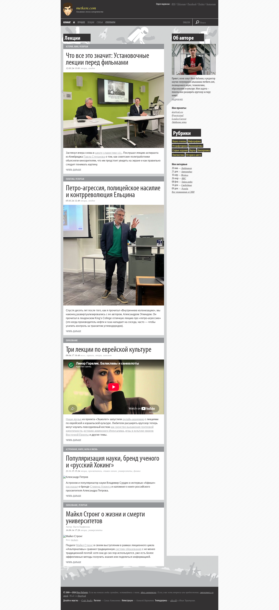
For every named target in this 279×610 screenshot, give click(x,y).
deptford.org (177, 111)
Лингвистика (178, 155)
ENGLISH (186, 22)
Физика (137, 470)
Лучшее (81, 22)
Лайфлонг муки (179, 122)
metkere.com (86, 7)
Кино (76, 46)
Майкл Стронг (84, 545)
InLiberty (74, 540)
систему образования (128, 549)
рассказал (72, 486)
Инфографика (194, 141)
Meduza (184, 174)
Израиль (90, 355)
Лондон (91, 68)
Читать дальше (73, 169)
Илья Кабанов (82, 592)
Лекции (91, 22)
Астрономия (71, 449)
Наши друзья (74, 419)
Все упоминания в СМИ (183, 191)
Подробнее (177, 99)
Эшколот (107, 355)
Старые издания (180, 150)
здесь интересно (148, 592)
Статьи (100, 22)
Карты (193, 150)
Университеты (125, 470)
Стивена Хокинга (100, 486)
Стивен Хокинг (110, 470)
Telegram (181, 3)
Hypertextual (177, 115)
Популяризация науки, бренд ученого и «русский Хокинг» (112, 461)
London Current (179, 118)
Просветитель (95, 470)
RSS (173, 3)
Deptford (82, 595)
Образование (72, 340)
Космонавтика (196, 146)
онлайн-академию (133, 419)
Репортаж (83, 46)
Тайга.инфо (186, 181)
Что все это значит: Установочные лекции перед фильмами (107, 58)
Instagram (211, 3)
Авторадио (186, 171)
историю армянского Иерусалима (104, 431)
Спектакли (110, 22)
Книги (80, 449)
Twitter (201, 3)
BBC (184, 178)
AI (74, 22)
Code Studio (87, 600)
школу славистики (108, 152)
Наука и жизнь (91, 449)
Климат (67, 22)
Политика (70, 178)
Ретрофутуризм (179, 146)
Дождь (184, 188)
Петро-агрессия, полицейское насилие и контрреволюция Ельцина (113, 190)
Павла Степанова (94, 156)
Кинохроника (204, 150)
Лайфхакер (186, 168)
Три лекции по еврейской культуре (108, 349)
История (69, 46)
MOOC (83, 355)
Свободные (186, 185)
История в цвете (193, 155)
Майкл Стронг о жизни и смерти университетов (105, 517)
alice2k (173, 600)
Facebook (192, 3)
